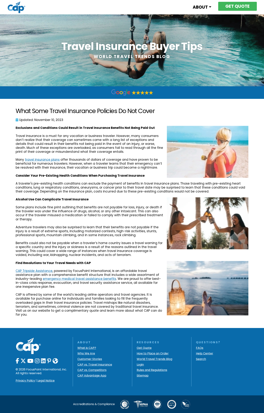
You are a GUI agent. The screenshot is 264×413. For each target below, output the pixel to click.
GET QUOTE (237, 6)
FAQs (199, 348)
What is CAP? (86, 348)
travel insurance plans (42, 159)
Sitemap (143, 376)
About (200, 7)
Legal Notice (46, 380)
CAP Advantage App (91, 376)
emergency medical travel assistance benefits (79, 279)
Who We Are (86, 353)
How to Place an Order (153, 353)
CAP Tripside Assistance (34, 271)
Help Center (204, 353)
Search (201, 359)
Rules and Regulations (152, 370)
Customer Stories (89, 359)
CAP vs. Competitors (91, 370)
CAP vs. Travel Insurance (94, 365)
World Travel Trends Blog (154, 359)
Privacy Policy (25, 380)
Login (140, 365)
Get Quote (144, 348)
